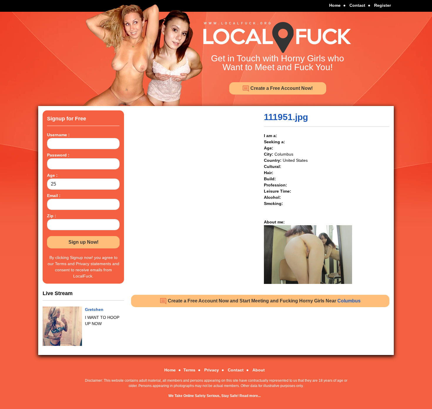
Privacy (211, 370)
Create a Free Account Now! (281, 88)
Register (382, 5)
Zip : (51, 215)
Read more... (250, 396)
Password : (58, 155)
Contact (357, 5)
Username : (58, 134)
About (258, 370)
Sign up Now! (83, 242)
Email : (54, 195)
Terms (189, 370)
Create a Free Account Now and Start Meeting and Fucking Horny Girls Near (264, 300)
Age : (52, 175)
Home (335, 5)
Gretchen (94, 309)
